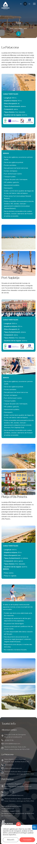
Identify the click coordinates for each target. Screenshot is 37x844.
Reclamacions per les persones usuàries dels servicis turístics (18, 814)
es (21, 3)
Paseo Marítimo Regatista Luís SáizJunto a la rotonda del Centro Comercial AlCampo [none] (17, 786)
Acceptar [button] (27, 840)
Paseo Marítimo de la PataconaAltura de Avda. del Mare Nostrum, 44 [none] (16, 760)
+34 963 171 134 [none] (8, 740)
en (29, 3)
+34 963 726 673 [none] (9, 792)
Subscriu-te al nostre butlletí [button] (11, 806)
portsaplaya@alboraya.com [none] (13, 795)
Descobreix (18, 28)
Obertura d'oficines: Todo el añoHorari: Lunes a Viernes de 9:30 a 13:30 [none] (16, 748)
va (25, 3)
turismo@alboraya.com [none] (12, 743)
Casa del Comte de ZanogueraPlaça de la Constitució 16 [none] (15, 736)
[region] (19, 739)
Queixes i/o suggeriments (11, 811)
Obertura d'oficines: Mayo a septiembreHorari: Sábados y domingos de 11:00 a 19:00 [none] (19, 773)
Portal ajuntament (8, 808)
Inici (11, 28)
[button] (18, 33)
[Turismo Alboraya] (5, 5)
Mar (25, 28)
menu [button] (34, 4)
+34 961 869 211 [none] (8, 765)
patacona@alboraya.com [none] (13, 768)
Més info (10, 840)
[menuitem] (19, 806)
